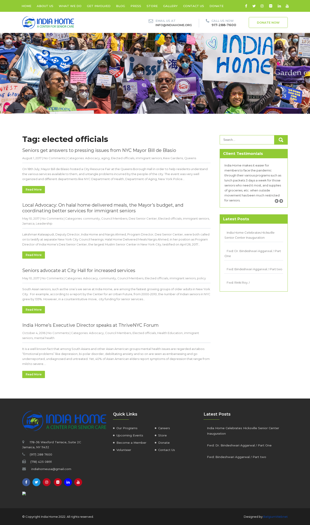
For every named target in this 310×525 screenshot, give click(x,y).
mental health (44, 338)
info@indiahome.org (173, 25)
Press (135, 6)
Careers (164, 428)
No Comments (54, 158)
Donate (216, 6)
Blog (120, 6)
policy (201, 278)
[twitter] (254, 6)
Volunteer (123, 450)
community (91, 218)
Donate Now (268, 22)
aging (105, 158)
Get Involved (99, 6)
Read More (34, 189)
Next (282, 206)
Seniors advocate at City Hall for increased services (78, 270)
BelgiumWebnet (275, 516)
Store (152, 6)
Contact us (193, 6)
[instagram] (262, 6)
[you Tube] (78, 482)
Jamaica (28, 223)
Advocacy (92, 158)
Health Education (170, 333)
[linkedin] (279, 6)
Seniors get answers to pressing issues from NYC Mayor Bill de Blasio (99, 150)
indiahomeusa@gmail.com (51, 469)
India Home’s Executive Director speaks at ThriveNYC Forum (90, 325)
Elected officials (122, 158)
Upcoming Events (129, 435)
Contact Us (166, 450)
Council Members (114, 218)
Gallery (170, 6)
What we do (70, 6)
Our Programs (127, 428)
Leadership (44, 223)
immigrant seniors (149, 158)
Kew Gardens (173, 158)
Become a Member (131, 442)
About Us (45, 6)
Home (26, 6)
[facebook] (246, 6)
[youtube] (287, 6)
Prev (278, 206)
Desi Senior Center (143, 218)
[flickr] (271, 6)
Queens (190, 158)
